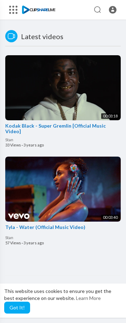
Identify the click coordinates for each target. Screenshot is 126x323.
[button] (113, 10)
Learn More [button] (88, 298)
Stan (9, 139)
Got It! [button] (17, 307)
